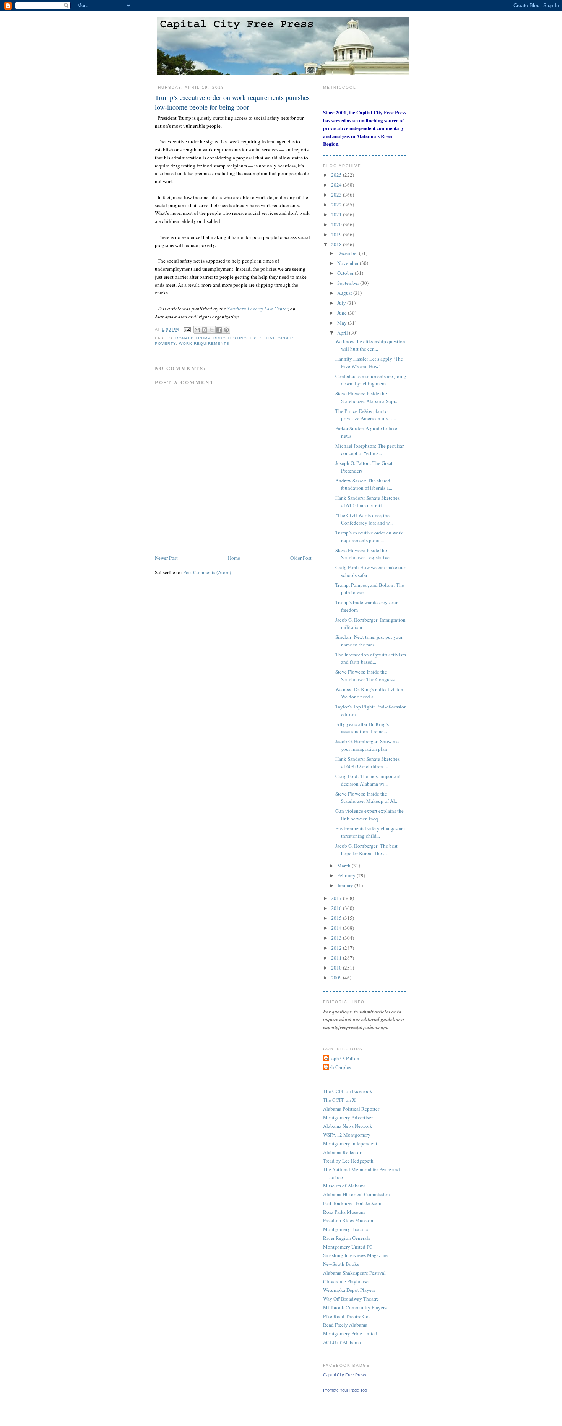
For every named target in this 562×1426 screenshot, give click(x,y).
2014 (337, 927)
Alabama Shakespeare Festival (354, 1272)
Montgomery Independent (350, 1143)
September (348, 282)
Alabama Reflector (342, 1152)
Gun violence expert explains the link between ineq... (369, 814)
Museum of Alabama (344, 1185)
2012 (337, 947)
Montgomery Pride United (350, 1333)
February (347, 875)
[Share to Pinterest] (226, 330)
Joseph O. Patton (342, 1058)
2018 (337, 244)
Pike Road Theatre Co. (346, 1316)
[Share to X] (212, 330)
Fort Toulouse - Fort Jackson (352, 1203)
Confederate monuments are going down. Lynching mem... (370, 380)
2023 (337, 194)
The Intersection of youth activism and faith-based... (370, 658)
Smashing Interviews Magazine (355, 1255)
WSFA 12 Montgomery (346, 1134)
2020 (337, 224)
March (344, 865)
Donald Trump (192, 338)
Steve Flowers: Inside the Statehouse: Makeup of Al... (366, 797)
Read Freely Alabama (345, 1324)
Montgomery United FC (348, 1246)
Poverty (165, 343)
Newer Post (166, 557)
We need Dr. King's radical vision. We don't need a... (369, 693)
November (348, 263)
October (346, 273)
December (348, 253)
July (342, 302)
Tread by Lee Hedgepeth (348, 1160)
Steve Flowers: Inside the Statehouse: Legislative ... (364, 554)
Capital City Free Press (344, 1374)
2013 (337, 937)
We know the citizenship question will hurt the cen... (370, 345)
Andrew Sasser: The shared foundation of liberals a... (363, 484)
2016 (337, 908)
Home (234, 557)
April (343, 332)
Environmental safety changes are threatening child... (370, 832)
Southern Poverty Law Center (257, 308)
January (345, 885)
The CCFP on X (339, 1099)
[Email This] (197, 330)
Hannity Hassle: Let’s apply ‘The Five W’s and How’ (369, 362)
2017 (337, 898)
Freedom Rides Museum (348, 1220)
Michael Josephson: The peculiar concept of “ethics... (369, 449)
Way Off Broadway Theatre (351, 1298)
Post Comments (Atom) (207, 572)
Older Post (301, 557)
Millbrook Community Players (355, 1307)
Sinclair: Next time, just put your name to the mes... (369, 640)
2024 (337, 184)
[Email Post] (187, 330)
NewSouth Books (341, 1263)
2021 (337, 214)
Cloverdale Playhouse (346, 1281)
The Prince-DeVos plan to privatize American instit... (365, 415)
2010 (337, 967)
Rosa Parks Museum (344, 1211)
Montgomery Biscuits (345, 1229)
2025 (337, 174)
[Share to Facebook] (219, 330)
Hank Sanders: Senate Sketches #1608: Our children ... (367, 762)
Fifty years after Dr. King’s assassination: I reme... (362, 728)
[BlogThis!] (204, 330)
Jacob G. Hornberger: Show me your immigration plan (367, 745)
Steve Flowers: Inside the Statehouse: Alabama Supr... (366, 397)
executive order (271, 338)
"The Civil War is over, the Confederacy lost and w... (364, 519)
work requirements (204, 343)
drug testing (230, 338)
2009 (337, 977)
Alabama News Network (347, 1125)
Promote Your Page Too (345, 1390)
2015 (337, 917)
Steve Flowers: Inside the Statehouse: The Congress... (366, 675)
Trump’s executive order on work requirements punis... (369, 536)
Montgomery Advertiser (348, 1117)
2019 (337, 234)
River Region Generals (346, 1237)
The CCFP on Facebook (347, 1091)
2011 (337, 957)
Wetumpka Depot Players (349, 1289)
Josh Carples (338, 1067)
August (345, 292)
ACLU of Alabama (342, 1342)
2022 (337, 204)
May (342, 322)
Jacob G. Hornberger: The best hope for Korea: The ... (366, 849)
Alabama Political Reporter (351, 1108)
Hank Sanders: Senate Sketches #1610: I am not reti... (367, 501)
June (342, 312)
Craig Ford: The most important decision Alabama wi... (368, 780)
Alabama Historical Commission (356, 1194)
